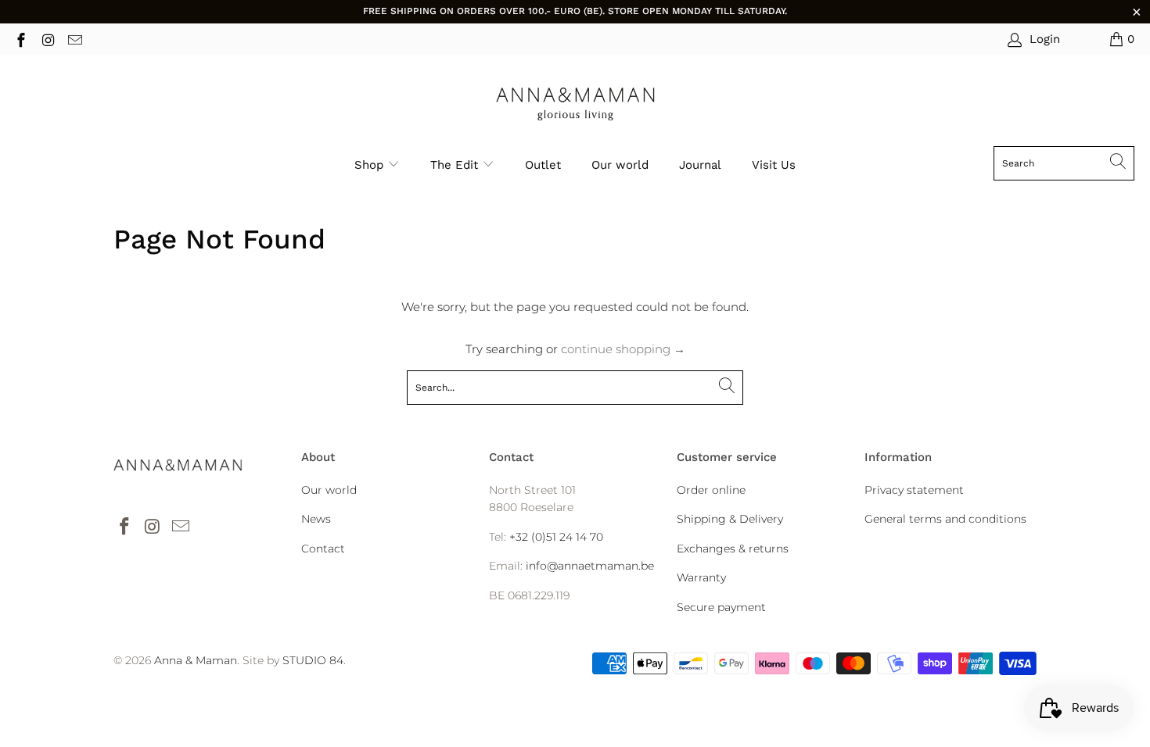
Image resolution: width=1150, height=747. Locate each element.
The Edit (456, 165)
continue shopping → (623, 348)
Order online (711, 490)
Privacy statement (914, 490)
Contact (323, 548)
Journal (700, 165)
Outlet (543, 165)
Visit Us (774, 165)
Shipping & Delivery (730, 519)
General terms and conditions (945, 519)
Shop (368, 165)
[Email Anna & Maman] (74, 38)
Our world (620, 165)
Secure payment (721, 607)
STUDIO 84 (312, 660)
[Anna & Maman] (575, 104)
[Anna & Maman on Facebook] (20, 38)
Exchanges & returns (733, 548)
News (316, 519)
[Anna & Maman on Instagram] (47, 38)
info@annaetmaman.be (590, 566)
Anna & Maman (195, 660)
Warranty (701, 577)
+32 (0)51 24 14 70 (556, 537)
